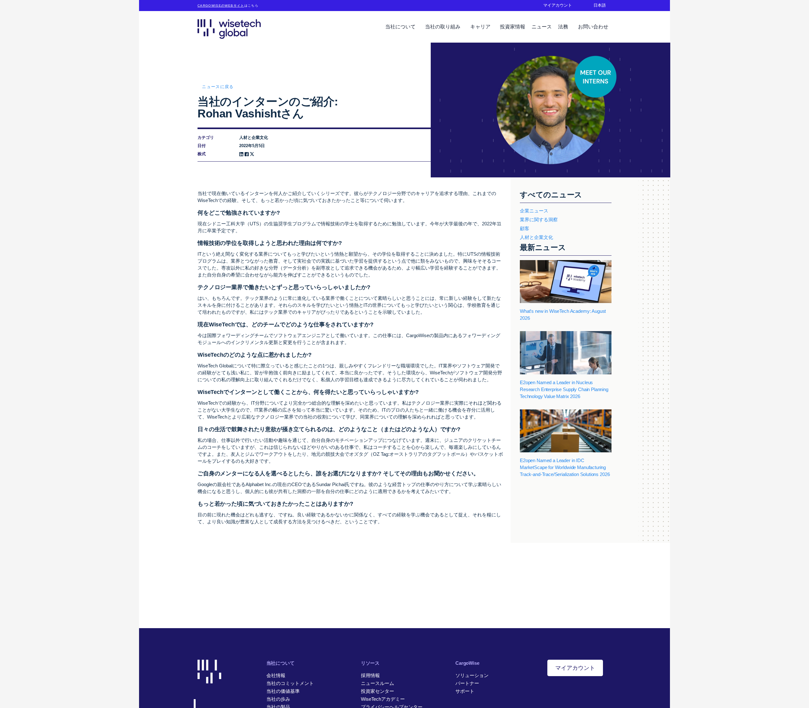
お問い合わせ (593, 26)
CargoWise (467, 663)
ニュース (542, 26)
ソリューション (472, 675)
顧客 (524, 228)
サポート (464, 691)
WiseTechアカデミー (383, 699)
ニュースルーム (377, 683)
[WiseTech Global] (229, 29)
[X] (252, 154)
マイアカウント (575, 668)
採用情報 (370, 675)
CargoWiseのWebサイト (221, 5)
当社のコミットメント (290, 683)
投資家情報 (512, 26)
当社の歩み (278, 699)
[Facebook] (247, 154)
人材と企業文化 (536, 237)
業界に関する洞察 (539, 219)
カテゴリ (206, 137)
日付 (202, 145)
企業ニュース (534, 210)
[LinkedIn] (241, 154)
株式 (202, 154)
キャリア (481, 26)
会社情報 (275, 675)
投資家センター (377, 691)
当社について (401, 26)
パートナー (467, 683)
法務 (563, 26)
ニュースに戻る (218, 86)
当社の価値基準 (283, 691)
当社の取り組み (443, 26)
